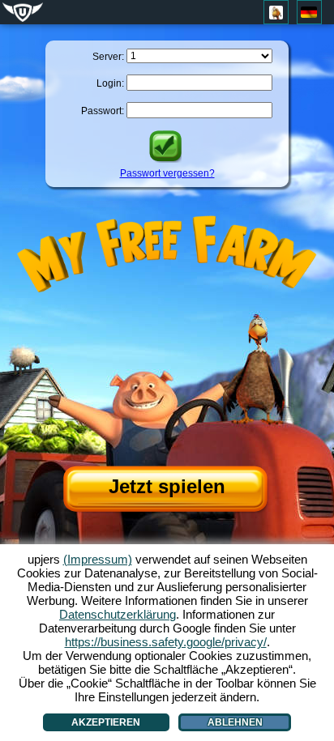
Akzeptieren (105, 722)
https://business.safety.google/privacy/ (166, 642)
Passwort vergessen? (167, 173)
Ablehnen (235, 722)
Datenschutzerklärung (117, 614)
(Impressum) (97, 559)
